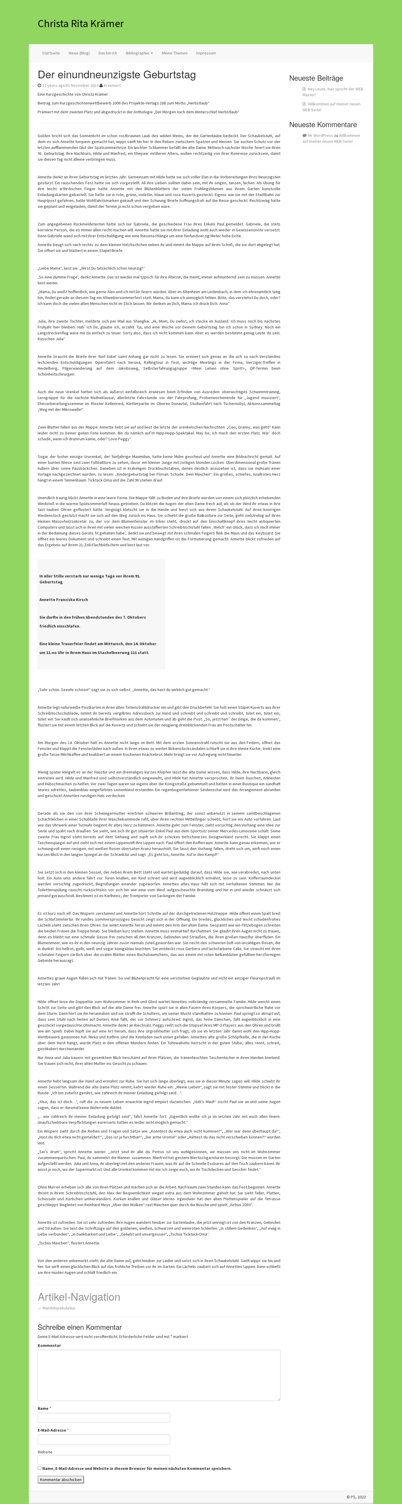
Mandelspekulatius (57, 1308)
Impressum (206, 53)
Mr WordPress (320, 135)
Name (43, 1408)
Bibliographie (138, 53)
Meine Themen (174, 53)
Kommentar (49, 1345)
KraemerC (113, 85)
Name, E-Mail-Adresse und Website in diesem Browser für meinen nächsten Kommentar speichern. (137, 1468)
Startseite (51, 53)
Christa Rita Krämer (81, 23)
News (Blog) (79, 53)
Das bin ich (108, 53)
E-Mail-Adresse (52, 1430)
